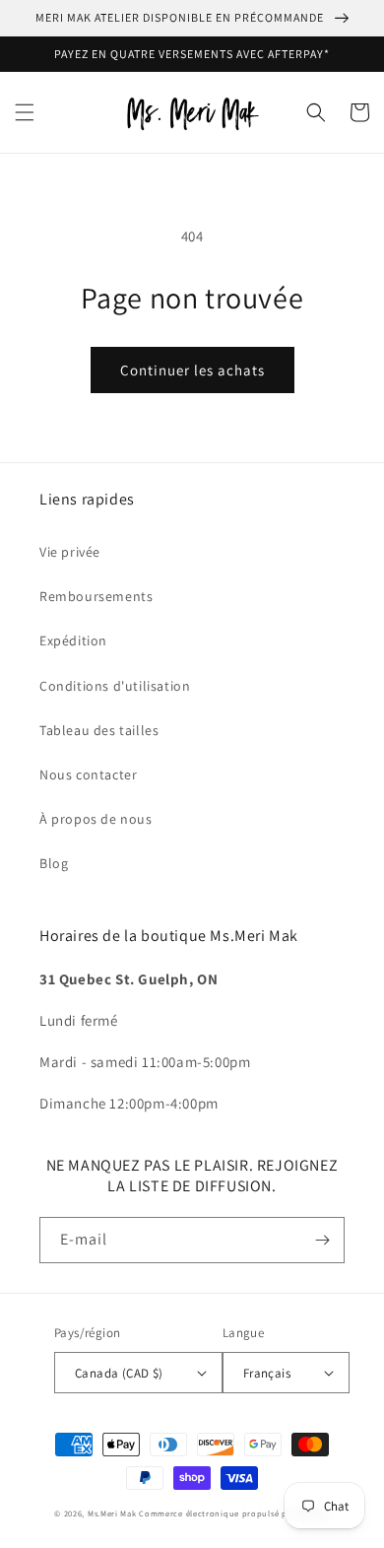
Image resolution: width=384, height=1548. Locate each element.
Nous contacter (88, 774)
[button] (24, 112)
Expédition (73, 640)
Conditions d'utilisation (114, 686)
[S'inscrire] (322, 1240)
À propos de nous (96, 819)
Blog (53, 863)
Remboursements (96, 596)
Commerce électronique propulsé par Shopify (234, 1513)
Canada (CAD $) (119, 1373)
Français (266, 1373)
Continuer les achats (192, 370)
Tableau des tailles (99, 730)
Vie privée (69, 552)
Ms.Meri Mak (112, 1513)
